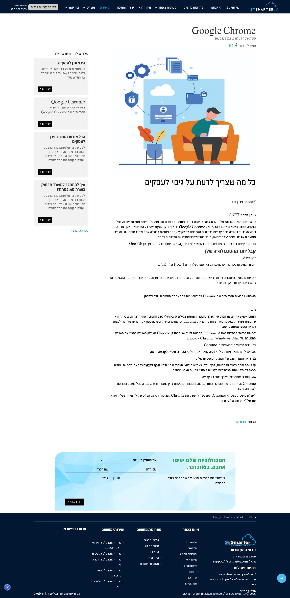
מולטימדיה (153, 554)
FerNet (39, 594)
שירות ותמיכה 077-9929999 (18, 7)
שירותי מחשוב (151, 536)
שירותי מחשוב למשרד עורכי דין (106, 556)
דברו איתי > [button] (74, 495)
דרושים (193, 566)
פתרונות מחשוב (193, 8)
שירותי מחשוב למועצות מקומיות (108, 567)
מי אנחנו (216, 8)
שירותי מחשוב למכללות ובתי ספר (106, 577)
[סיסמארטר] (264, 7)
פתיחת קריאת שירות (43, 7)
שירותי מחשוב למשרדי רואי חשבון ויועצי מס (106, 539)
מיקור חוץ (145, 8)
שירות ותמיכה (125, 8)
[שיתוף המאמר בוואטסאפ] (231, 46)
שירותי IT (233, 8)
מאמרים (104, 8)
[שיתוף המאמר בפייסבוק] (235, 46)
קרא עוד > (45, 89)
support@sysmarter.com (230, 554)
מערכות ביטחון (167, 8)
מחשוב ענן (241, 422)
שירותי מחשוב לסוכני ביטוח (106, 547)
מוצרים (90, 8)
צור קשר (73, 8)
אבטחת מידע (152, 542)
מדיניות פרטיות (247, 584)
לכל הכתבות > (79, 231)
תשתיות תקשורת (149, 560)
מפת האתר (190, 578)
